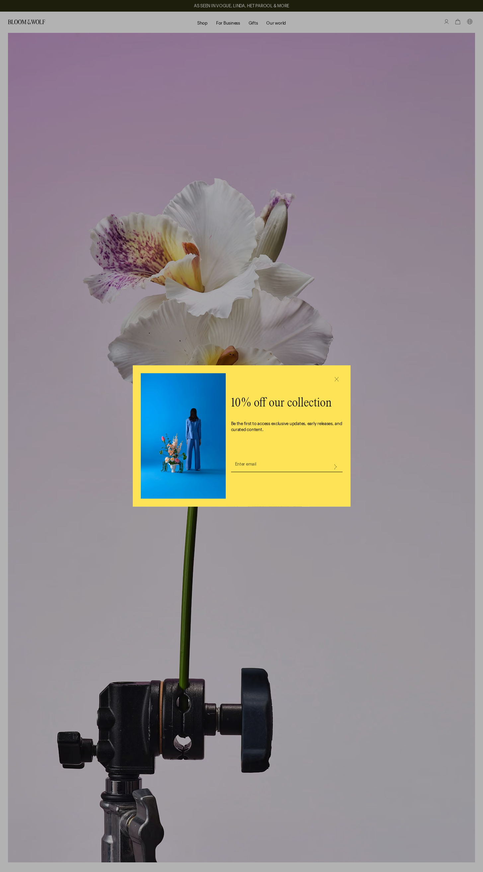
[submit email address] (335, 467)
